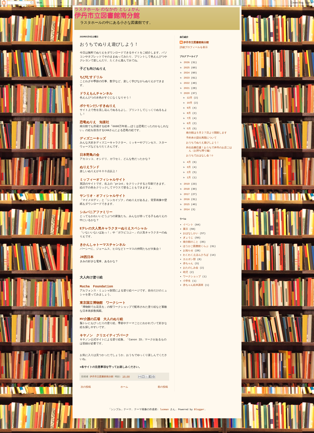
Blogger (199, 409)
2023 (187, 77)
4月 (189, 162)
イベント (188, 224)
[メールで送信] (140, 376)
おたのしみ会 (190, 267)
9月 (189, 107)
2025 (187, 67)
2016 (187, 199)
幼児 (185, 272)
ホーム (124, 386)
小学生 (187, 280)
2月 (189, 172)
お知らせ (188, 250)
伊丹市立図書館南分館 (196, 42)
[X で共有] (146, 376)
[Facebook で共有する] (150, 376)
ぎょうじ (188, 237)
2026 (187, 62)
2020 (187, 93)
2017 (187, 194)
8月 (189, 113)
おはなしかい (190, 233)
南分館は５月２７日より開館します (206, 132)
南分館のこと (190, 241)
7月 (189, 118)
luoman (164, 409)
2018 (187, 188)
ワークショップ (192, 276)
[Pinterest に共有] (153, 376)
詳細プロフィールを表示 (194, 47)
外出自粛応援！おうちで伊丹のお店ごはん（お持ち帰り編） (209, 149)
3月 (189, 167)
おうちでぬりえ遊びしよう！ (202, 142)
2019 (187, 183)
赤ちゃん (188, 263)
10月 (190, 102)
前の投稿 (163, 386)
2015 (187, 204)
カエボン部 (189, 259)
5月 (189, 128)
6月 (189, 123)
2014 (187, 209)
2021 (187, 88)
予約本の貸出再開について (201, 137)
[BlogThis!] (143, 376)
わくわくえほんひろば (195, 254)
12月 (190, 97)
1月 (189, 177)
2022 (187, 83)
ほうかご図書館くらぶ (195, 246)
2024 (187, 72)
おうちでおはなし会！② (199, 155)
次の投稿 (86, 386)
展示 (185, 229)
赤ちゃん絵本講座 (193, 285)
